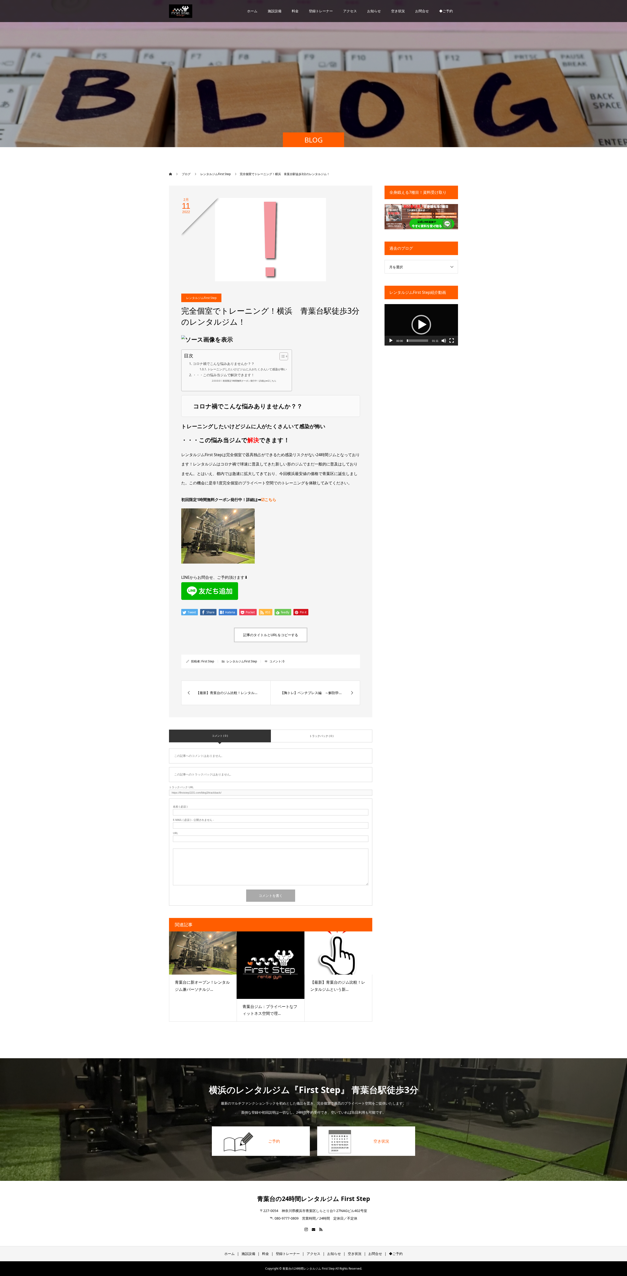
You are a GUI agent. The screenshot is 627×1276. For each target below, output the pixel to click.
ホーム (252, 11)
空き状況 (398, 11)
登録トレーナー (321, 11)
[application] (421, 325)
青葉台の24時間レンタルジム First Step (313, 1198)
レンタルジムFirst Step (201, 298)
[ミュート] (443, 340)
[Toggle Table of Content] (281, 356)
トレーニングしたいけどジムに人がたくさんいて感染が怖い (247, 369)
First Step (207, 661)
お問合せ (422, 11)
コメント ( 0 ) (220, 735)
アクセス (350, 11)
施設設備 (274, 11)
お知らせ (374, 11)
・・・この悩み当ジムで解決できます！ (223, 375)
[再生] (390, 340)
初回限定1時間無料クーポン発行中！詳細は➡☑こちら (249, 380)
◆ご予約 (446, 11)
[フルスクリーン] (451, 340)
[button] (421, 325)
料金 (295, 11)
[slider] (417, 340)
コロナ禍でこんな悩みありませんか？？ (223, 363)
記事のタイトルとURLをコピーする (270, 635)
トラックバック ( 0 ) (321, 736)
